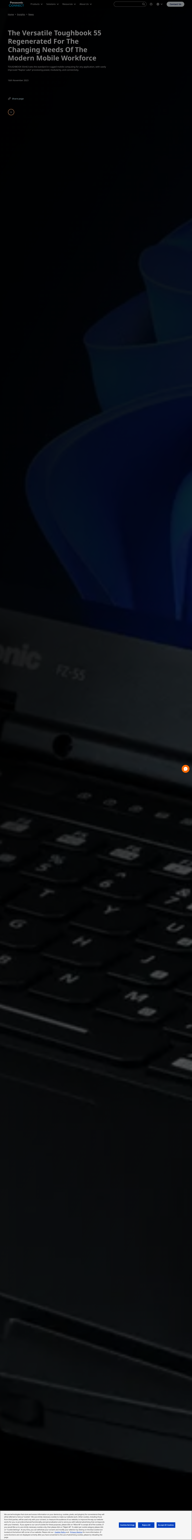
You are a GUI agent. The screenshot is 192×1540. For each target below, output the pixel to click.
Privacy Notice (76, 1532)
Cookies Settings (127, 1525)
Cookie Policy (60, 1532)
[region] (96, 1525)
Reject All (146, 1525)
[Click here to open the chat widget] (186, 769)
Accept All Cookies (166, 1525)
